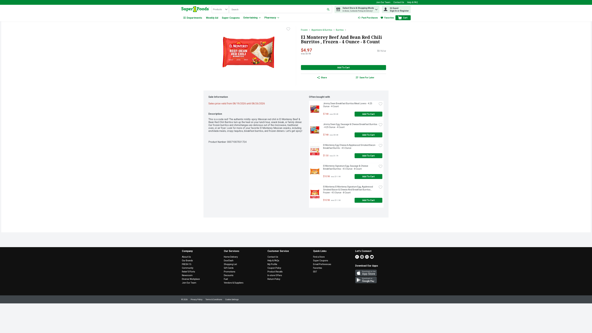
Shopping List (230, 264)
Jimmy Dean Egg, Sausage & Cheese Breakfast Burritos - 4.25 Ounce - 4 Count (350, 125)
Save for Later (367, 77)
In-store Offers (274, 275)
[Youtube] (372, 257)
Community (187, 268)
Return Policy (273, 279)
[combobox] (220, 9)
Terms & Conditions (214, 299)
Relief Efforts (188, 271)
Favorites (317, 268)
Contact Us (398, 2)
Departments (194, 17)
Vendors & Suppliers (233, 283)
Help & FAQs (273, 260)
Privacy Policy (196, 299)
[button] (376, 8)
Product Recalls (275, 271)
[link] (367, 17)
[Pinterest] (362, 257)
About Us (186, 257)
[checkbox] (288, 29)
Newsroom (187, 275)
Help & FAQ (412, 2)
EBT (315, 271)
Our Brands (187, 260)
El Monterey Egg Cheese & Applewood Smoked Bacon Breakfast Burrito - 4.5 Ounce (349, 146)
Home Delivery (231, 257)
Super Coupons (231, 17)
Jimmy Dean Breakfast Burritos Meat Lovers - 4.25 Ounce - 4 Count (348, 105)
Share (324, 77)
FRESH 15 (186, 264)
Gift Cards (229, 268)
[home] (195, 9)
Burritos (340, 30)
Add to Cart (343, 67)
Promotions (229, 271)
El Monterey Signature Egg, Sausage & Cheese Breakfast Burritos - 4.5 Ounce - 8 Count (346, 167)
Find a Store (319, 257)
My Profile (272, 264)
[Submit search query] (328, 9)
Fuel (226, 279)
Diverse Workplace (191, 279)
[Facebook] (357, 257)
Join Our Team (383, 2)
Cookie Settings (232, 299)
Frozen (304, 30)
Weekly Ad (212, 17)
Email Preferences (322, 264)
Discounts (228, 275)
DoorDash (228, 260)
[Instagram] (367, 257)
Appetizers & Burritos (321, 30)
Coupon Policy (274, 268)
